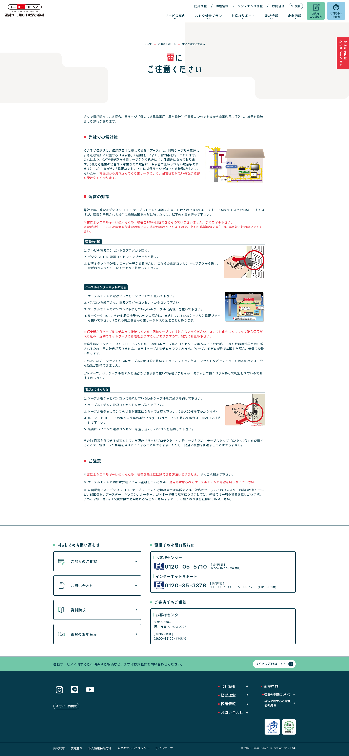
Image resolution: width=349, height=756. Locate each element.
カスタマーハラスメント (133, 748)
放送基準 (76, 748)
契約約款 (59, 748)
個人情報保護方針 (100, 748)
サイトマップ (164, 748)
